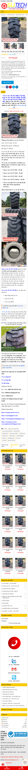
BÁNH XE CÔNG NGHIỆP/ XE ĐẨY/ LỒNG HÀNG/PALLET (12, 597)
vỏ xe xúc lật (9, 76)
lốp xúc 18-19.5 (11, 440)
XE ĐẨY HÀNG (6, 600)
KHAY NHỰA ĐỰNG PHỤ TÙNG (10, 689)
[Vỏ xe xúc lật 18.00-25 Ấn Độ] (20, 563)
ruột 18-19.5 (5, 433)
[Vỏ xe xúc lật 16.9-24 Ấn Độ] (7, 500)
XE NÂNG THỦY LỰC (7, 605)
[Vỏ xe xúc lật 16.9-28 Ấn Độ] (20, 480)
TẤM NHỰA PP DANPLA (8, 593)
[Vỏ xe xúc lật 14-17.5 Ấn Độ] (7, 521)
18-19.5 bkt (12, 435)
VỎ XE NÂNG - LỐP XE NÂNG (9, 583)
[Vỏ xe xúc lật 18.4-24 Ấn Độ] (7, 480)
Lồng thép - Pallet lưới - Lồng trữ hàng (11, 703)
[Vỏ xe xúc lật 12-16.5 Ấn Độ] (20, 542)
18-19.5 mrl (22, 433)
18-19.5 (4, 438)
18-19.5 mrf (5, 435)
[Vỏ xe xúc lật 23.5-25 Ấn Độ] (20, 521)
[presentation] (2, 46)
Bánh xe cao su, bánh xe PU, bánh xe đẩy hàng (13, 705)
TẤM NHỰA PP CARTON (8, 694)
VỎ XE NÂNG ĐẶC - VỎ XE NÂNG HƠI (11, 696)
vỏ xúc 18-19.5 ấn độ (7, 431)
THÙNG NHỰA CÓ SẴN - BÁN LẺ (10, 591)
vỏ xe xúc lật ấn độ (20, 76)
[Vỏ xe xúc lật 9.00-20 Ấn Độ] (20, 459)
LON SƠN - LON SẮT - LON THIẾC (11, 611)
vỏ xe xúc (18, 438)
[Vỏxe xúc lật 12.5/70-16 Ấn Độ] (7, 563)
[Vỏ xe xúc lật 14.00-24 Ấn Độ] (7, 459)
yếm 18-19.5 (17, 431)
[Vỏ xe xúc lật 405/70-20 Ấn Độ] (20, 500)
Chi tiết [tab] (3, 92)
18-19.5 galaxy (20, 435)
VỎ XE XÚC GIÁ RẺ (7, 701)
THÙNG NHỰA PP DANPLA (9, 588)
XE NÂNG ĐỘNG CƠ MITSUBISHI (10, 608)
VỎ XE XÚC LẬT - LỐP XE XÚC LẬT (11, 586)
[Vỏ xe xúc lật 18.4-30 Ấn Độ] (7, 542)
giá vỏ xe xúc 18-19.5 (13, 428)
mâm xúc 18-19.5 (14, 433)
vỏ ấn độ (4, 440)
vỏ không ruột (11, 438)
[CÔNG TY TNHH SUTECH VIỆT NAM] (25, 763)
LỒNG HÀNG (6, 603)
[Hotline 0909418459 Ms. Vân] (3, 764)
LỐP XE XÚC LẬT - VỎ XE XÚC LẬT (11, 698)
